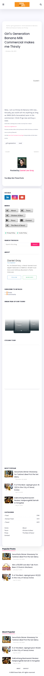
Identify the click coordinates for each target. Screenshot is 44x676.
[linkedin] (8, 197)
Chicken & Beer (17, 215)
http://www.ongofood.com (11, 126)
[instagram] (15, 197)
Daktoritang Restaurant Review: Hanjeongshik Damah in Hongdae (26, 500)
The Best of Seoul (18, 225)
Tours (28, 210)
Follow (14, 277)
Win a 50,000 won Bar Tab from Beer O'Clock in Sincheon (25, 566)
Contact (29, 220)
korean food (22, 519)
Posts (10, 292)
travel (22, 522)
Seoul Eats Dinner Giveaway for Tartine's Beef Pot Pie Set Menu (26, 474)
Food (22, 515)
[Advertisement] (11, 428)
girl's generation (16, 25)
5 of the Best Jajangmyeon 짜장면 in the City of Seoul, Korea (26, 487)
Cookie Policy (23, 233)
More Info (29, 277)
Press (13, 220)
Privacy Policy (11, 233)
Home (8, 25)
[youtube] (22, 197)
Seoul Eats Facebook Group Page (15, 135)
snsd (20, 143)
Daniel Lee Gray (26, 170)
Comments (12, 294)
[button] (19, 330)
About (13, 210)
